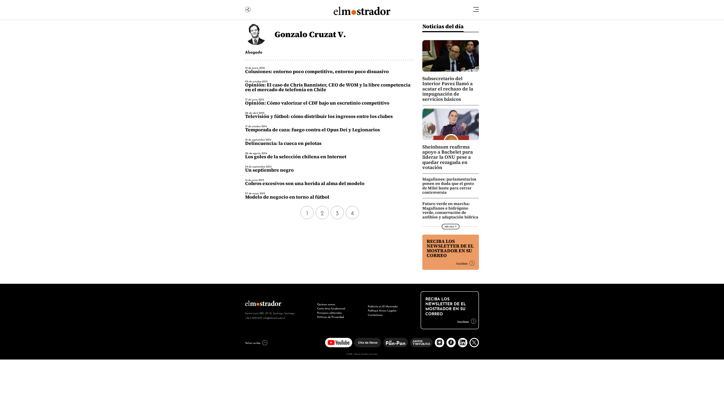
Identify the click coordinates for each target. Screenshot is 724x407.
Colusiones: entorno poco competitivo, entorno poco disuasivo (317, 71)
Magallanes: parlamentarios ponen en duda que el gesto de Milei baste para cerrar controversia (449, 185)
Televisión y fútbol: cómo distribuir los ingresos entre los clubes (319, 116)
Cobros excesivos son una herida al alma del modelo (304, 183)
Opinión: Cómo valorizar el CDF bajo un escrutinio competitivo (317, 103)
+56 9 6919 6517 (253, 317)
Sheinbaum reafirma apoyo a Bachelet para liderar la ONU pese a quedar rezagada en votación (447, 157)
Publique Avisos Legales (382, 310)
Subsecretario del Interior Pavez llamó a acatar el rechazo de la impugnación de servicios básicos (447, 88)
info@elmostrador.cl (274, 317)
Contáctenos (375, 314)
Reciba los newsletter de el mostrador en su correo (450, 248)
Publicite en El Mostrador (383, 306)
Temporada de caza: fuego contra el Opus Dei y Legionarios (312, 129)
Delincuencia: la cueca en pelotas (283, 143)
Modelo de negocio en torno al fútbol (287, 197)
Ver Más (449, 226)
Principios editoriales (329, 312)
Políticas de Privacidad (330, 316)
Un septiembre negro (269, 170)
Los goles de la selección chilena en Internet (295, 156)
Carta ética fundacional (331, 308)
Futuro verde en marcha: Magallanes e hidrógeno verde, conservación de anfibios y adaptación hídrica (450, 210)
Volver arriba (252, 342)
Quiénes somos (326, 304)
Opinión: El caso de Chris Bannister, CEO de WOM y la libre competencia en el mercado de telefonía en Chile (327, 87)
